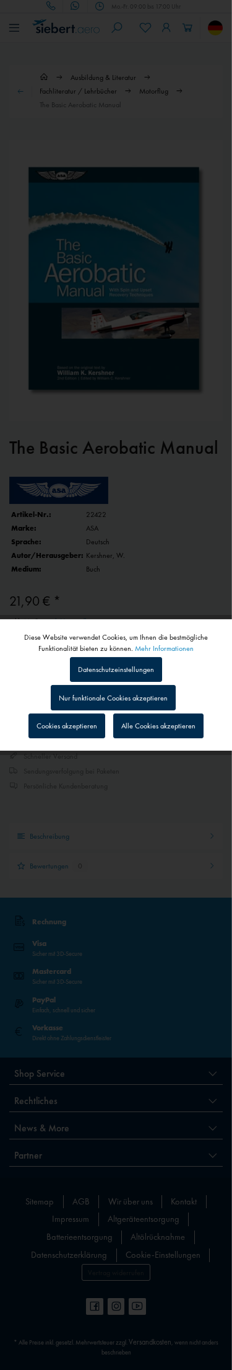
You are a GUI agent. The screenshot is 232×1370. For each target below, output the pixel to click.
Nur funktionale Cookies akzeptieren (113, 698)
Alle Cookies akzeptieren (158, 726)
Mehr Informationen (164, 648)
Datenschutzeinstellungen (116, 669)
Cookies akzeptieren (67, 726)
